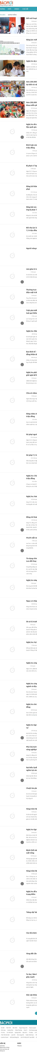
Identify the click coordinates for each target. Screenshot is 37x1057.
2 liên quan (33, 42)
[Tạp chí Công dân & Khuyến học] (28, 251)
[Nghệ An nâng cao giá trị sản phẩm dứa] (12, 587)
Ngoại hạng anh (23, 1028)
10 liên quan (33, 856)
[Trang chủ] (6, 3)
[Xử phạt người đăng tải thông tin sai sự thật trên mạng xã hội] (12, 441)
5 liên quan (32, 624)
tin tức (3, 1032)
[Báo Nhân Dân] (28, 108)
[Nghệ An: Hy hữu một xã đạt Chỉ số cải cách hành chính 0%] (12, 649)
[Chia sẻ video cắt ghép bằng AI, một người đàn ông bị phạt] (12, 400)
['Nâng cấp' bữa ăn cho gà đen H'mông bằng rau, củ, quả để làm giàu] (12, 919)
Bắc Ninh (15, 1028)
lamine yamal (4, 1037)
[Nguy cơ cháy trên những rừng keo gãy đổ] (12, 608)
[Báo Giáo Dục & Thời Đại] (27, 915)
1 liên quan (33, 21)
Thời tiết (8, 1028)
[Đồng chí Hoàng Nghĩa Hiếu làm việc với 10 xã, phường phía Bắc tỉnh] (12, 524)
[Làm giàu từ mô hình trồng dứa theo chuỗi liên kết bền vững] (12, 276)
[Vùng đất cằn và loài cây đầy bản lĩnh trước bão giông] (12, 960)
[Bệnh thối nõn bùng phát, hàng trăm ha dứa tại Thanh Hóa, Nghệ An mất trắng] (12, 857)
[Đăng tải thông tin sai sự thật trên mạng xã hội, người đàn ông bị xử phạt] (12, 193)
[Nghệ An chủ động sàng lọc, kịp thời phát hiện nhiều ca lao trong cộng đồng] (12, 711)
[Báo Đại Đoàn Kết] (28, 334)
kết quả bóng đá (14, 1037)
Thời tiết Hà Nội (5, 1035)
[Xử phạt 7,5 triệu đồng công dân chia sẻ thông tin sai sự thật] (12, 462)
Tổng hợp (19, 1045)
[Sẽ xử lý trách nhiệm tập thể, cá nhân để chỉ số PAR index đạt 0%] (12, 628)
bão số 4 (25, 1032)
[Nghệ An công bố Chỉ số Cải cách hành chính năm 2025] (12, 670)
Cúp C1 (25, 1030)
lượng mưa (10, 1030)
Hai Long (3, 1030)
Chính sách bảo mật (4, 1049)
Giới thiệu (2, 1045)
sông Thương (18, 1030)
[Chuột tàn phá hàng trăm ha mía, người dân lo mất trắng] (12, 795)
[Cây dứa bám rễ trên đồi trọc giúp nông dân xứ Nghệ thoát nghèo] (12, 940)
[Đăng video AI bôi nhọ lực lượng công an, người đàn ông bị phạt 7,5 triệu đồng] (12, 421)
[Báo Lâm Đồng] (28, 316)
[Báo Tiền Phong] (28, 64)
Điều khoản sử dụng (4, 1047)
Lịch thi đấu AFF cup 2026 (27, 1037)
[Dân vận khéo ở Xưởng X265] (12, 1002)
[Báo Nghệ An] (28, 21)
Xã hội (2, 1028)
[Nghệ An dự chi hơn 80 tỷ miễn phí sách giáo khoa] (12, 68)
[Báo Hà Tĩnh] (28, 540)
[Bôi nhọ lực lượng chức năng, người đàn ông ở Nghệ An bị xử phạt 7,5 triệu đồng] (12, 235)
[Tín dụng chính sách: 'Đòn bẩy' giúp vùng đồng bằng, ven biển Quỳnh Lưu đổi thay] (12, 565)
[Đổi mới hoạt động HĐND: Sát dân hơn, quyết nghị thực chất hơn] (12, 25)
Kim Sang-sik (20, 1035)
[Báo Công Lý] (27, 192)
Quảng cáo (2, 1050)
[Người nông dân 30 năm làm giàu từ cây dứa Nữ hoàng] (12, 255)
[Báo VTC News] (28, 150)
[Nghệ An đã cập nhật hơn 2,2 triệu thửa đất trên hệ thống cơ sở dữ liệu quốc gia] (12, 131)
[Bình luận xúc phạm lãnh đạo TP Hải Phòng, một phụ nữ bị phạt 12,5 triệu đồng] (12, 152)
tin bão (31, 1032)
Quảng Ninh (18, 1032)
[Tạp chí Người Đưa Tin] (27, 272)
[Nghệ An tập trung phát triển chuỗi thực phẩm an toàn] (12, 836)
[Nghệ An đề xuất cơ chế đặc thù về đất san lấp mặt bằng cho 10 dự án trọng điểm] (12, 898)
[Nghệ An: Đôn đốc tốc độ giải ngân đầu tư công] (12, 338)
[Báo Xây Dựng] (28, 233)
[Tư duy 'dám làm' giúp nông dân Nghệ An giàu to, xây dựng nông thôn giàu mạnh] (12, 981)
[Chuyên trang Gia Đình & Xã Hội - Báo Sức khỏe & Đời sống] (28, 87)
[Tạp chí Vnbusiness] (28, 980)
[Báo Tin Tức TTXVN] (27, 624)
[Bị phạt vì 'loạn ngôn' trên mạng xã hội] (12, 173)
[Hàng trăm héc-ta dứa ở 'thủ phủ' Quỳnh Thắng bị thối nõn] (12, 878)
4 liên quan (33, 272)
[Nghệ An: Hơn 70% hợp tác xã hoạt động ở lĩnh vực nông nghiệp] (12, 503)
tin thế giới (10, 1032)
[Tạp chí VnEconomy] (27, 856)
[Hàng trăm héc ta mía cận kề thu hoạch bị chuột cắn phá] (12, 816)
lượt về (13, 1035)
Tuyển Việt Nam (30, 1035)
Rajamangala (32, 1028)
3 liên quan (34, 316)
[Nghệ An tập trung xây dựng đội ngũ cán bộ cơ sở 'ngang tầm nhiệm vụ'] (12, 732)
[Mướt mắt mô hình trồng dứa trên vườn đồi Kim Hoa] (12, 545)
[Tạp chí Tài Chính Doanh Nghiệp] (28, 645)
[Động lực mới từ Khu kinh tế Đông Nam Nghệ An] (12, 47)
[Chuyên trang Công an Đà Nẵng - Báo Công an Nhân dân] (27, 168)
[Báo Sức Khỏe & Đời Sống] (28, 710)
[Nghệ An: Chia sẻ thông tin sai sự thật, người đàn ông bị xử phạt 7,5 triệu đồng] (12, 483)
